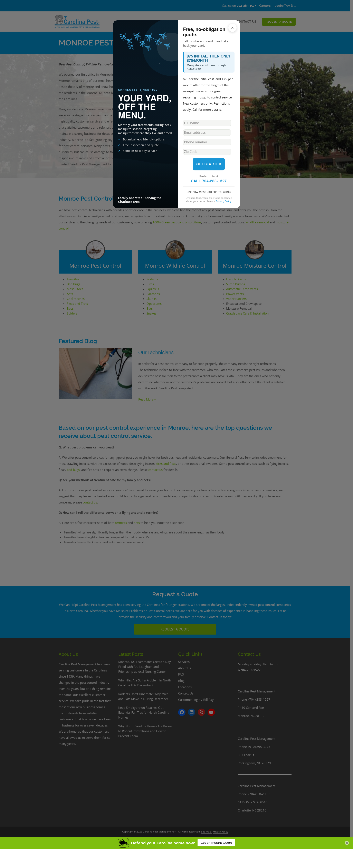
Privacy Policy (223, 201)
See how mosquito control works (209, 192)
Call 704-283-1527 (209, 180)
